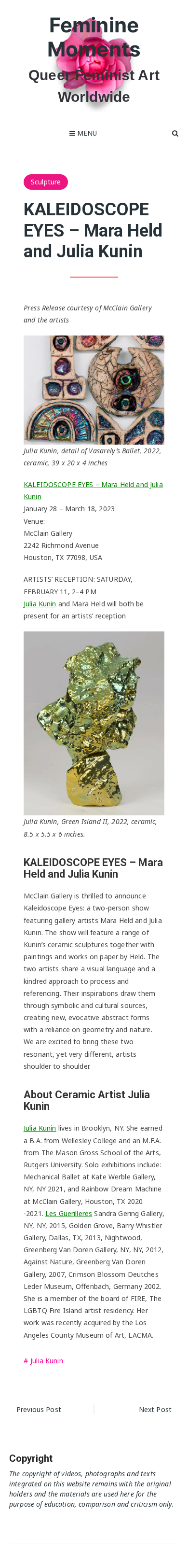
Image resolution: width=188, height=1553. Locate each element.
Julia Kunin (40, 603)
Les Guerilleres (68, 1213)
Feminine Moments (94, 37)
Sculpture (46, 181)
